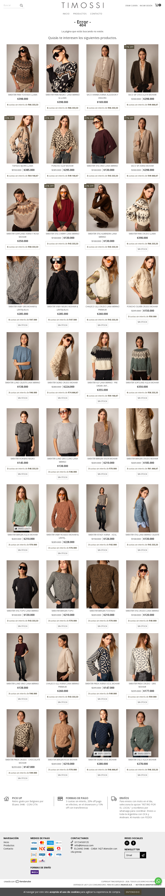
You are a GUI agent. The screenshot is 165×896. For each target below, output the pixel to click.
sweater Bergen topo (62, 610)
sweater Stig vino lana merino (102, 165)
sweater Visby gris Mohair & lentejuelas (23, 308)
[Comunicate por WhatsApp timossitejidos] (158, 881)
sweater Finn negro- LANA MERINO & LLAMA (63, 96)
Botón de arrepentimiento (148, 885)
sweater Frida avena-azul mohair (102, 683)
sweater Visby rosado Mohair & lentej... (62, 536)
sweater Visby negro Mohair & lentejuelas (62, 308)
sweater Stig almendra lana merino (102, 235)
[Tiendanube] (18, 882)
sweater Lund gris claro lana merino (62, 460)
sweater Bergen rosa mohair (62, 759)
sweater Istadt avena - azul (102, 534)
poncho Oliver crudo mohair (142, 306)
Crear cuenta (131, 5)
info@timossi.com (84, 845)
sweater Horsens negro (22, 458)
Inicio (66, 13)
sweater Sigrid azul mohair (102, 759)
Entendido (133, 892)
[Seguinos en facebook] (133, 843)
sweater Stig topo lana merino (23, 610)
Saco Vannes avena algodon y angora (102, 96)
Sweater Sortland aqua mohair (142, 382)
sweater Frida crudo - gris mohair (142, 685)
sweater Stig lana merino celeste (142, 534)
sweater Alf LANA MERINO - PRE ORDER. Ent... (102, 384)
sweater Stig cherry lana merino (62, 233)
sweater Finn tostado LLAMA (22, 94)
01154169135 (82, 842)
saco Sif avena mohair (142, 165)
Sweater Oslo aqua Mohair (142, 759)
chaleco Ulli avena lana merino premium (62, 685)
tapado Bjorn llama (22, 165)
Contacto (96, 13)
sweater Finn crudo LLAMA (142, 233)
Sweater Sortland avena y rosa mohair (22, 235)
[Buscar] (21, 5)
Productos (80, 13)
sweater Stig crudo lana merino (142, 610)
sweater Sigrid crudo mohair (63, 382)
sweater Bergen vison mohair (102, 458)
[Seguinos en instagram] (127, 843)
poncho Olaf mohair (62, 165)
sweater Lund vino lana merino (22, 683)
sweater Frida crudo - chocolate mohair (22, 761)
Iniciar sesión (146, 5)
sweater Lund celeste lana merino (22, 382)
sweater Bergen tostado (102, 610)
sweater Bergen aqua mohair (23, 534)
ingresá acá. (126, 885)
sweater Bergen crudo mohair (142, 458)
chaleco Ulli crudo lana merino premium (102, 308)
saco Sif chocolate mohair (142, 94)
